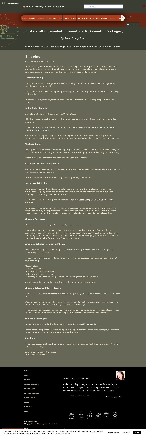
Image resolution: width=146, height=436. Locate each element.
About (26, 402)
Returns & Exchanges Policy (86, 324)
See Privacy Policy (64, 433)
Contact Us (34, 346)
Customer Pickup (52, 424)
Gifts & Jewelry (29, 398)
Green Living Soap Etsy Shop (92, 200)
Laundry (27, 380)
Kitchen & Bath (29, 389)
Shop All (27, 375)
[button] (133, 17)
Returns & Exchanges (38, 424)
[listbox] (133, 17)
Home (26, 371)
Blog (26, 411)
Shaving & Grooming (31, 384)
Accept (136, 432)
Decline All (126, 432)
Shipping (27, 424)
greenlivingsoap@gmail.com (44, 352)
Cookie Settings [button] (113, 432)
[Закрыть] (143, 432)
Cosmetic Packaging (31, 393)
